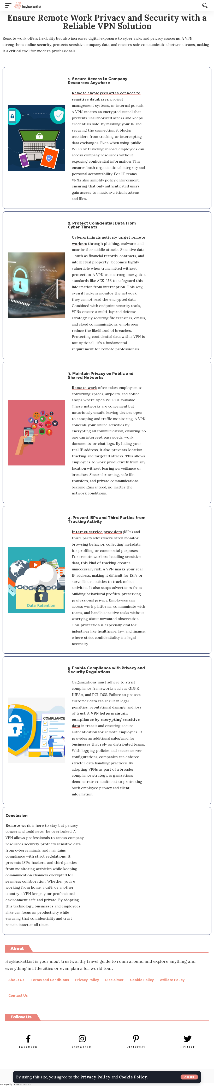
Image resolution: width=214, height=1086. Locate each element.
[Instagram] (82, 1039)
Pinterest (136, 1046)
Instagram (82, 1046)
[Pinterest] (136, 1039)
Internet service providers (97, 531)
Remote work (84, 387)
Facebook (28, 1046)
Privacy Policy (95, 1077)
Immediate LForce (22, 1084)
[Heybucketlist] (27, 5)
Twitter (187, 1046)
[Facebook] (28, 1039)
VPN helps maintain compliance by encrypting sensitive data (106, 719)
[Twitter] (188, 1039)
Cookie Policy (133, 1077)
